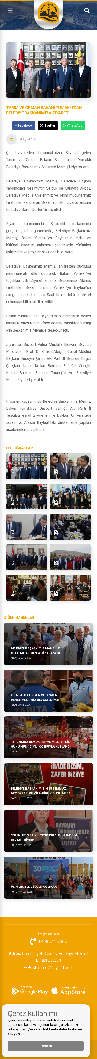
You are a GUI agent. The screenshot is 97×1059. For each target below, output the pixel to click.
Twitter (49, 125)
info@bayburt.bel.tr (49, 967)
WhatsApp (74, 125)
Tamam (46, 1046)
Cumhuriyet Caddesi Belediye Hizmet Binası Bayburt (49, 956)
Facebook (25, 125)
